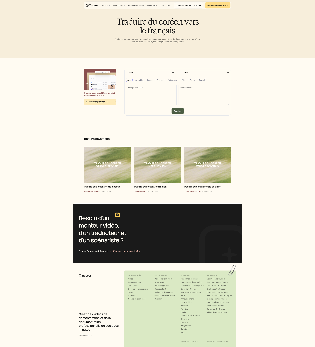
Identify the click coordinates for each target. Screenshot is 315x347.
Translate (177, 111)
